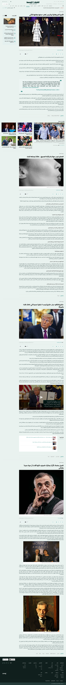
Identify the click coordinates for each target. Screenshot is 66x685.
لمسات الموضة (24, 667)
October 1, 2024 (55, 90)
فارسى (54, 1)
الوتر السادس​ (40, 666)
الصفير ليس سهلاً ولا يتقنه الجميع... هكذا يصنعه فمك (45, 157)
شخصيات (47, 653)
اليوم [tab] (5, 15)
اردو (56, 1)
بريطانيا (49, 115)
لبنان (37, 653)
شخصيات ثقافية (53, 653)
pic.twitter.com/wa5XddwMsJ (31, 87)
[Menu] (63, 5)
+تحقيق (57, 677)
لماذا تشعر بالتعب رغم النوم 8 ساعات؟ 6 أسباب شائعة (10, 27)
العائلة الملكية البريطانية (55, 115)
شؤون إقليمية (62, 670)
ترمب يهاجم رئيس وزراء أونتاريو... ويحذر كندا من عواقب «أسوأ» (42, 442)
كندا (48, 456)
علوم (36, 666)
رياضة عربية (62, 676)
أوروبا (57, 666)
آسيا (57, 667)
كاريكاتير (52, 666)
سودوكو (41, 676)
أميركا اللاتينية (56, 670)
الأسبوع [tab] (3, 15)
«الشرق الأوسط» (59, 50)
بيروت (43, 653)
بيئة (36, 667)
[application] (41, 397)
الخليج (62, 666)
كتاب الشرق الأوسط (50, 667)
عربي (63, 1)
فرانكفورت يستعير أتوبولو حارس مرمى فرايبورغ (52, 7)
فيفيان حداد (59, 518)
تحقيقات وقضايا (56, 676)
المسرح (58, 653)
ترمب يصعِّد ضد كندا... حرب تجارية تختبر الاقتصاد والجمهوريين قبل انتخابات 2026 (39, 437)
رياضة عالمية (62, 677)
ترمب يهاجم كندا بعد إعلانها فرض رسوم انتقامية (44, 447)
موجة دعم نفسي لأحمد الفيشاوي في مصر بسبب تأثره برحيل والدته (8, 38)
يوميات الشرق (61, 11)
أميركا (58, 295)
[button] (41, 397)
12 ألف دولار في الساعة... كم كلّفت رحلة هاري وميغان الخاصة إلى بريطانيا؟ (9, 34)
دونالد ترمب (57, 456)
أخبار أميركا (52, 456)
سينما (41, 667)
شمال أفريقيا (61, 667)
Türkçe (58, 1)
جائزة (40, 653)
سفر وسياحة (24, 666)
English (61, 1)
